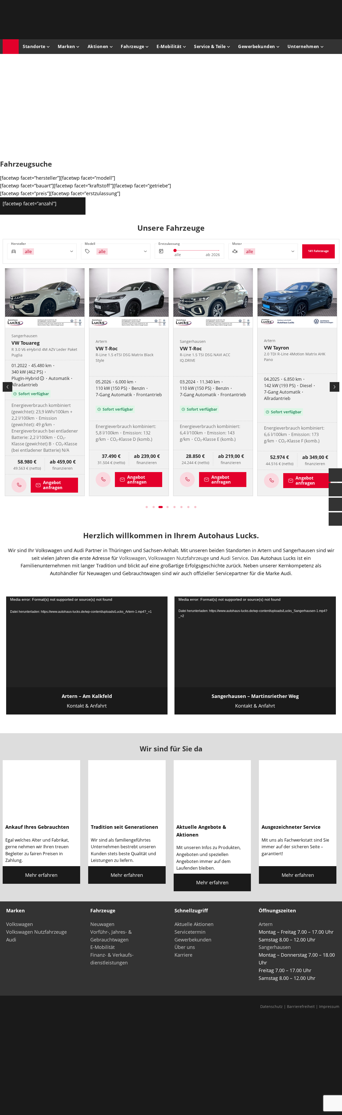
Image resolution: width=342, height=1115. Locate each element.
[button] (12, 105)
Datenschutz (271, 1006)
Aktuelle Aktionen (193, 924)
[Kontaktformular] (335, 475)
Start (11, 46)
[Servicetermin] (335, 504)
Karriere (183, 955)
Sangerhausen (275, 947)
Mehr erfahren (41, 875)
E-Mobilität (102, 947)
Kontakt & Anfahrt (87, 701)
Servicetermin (189, 932)
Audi (11, 939)
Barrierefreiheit (301, 1006)
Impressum (329, 1006)
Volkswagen (132, 558)
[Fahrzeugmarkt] (335, 489)
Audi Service (234, 558)
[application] (87, 641)
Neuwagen (102, 924)
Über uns (184, 947)
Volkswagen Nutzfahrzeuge (178, 558)
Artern (266, 924)
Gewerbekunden (192, 939)
